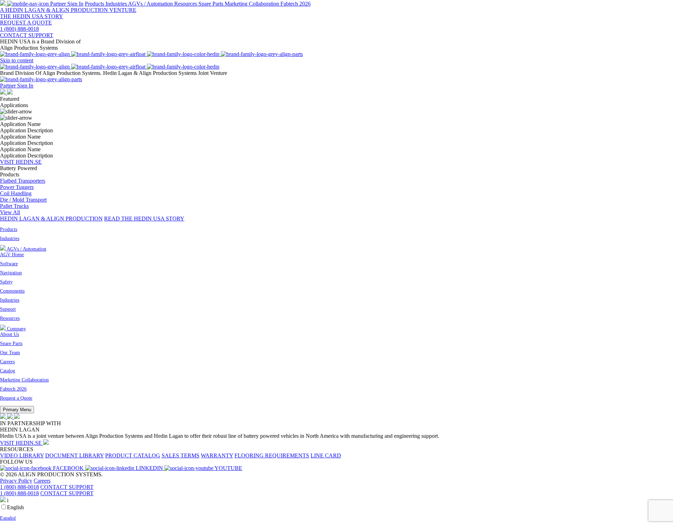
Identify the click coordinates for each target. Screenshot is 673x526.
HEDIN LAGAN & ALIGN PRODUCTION (51, 219)
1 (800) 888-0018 (19, 487)
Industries (117, 4)
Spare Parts (211, 4)
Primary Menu (17, 409)
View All (10, 212)
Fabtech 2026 (295, 4)
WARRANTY (217, 455)
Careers (7, 361)
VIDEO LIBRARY (22, 455)
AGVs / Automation (151, 4)
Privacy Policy (16, 481)
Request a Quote (16, 398)
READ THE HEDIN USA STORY (144, 219)
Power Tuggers (17, 187)
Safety (6, 282)
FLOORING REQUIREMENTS (271, 455)
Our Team (10, 352)
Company (16, 328)
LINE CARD (326, 455)
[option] (336, 518)
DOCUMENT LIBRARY (74, 455)
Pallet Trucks (14, 206)
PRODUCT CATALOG (132, 455)
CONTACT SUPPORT (67, 487)
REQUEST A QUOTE (26, 23)
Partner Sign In (16, 86)
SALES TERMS (180, 455)
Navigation (11, 272)
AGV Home (12, 254)
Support (8, 309)
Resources (186, 4)
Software (9, 263)
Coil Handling (16, 193)
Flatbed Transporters (22, 181)
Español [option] (8, 518)
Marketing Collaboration (252, 4)
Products (95, 4)
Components (12, 291)
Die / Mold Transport (23, 200)
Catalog (7, 370)
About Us (9, 334)
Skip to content (16, 60)
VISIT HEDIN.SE (21, 162)
